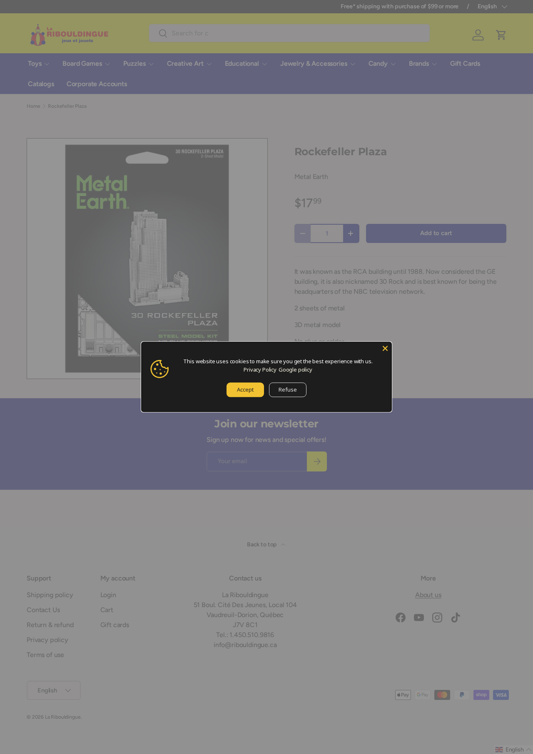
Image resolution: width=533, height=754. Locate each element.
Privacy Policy (260, 369)
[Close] (385, 348)
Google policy (295, 369)
